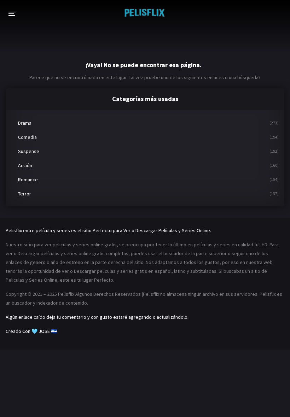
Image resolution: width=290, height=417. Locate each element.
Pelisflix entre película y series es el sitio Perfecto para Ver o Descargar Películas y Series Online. (108, 230)
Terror (24, 193)
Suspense (28, 151)
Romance (28, 179)
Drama (24, 123)
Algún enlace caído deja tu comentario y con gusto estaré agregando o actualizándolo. (97, 317)
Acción (25, 165)
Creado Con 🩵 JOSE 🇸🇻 (31, 331)
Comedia (27, 137)
